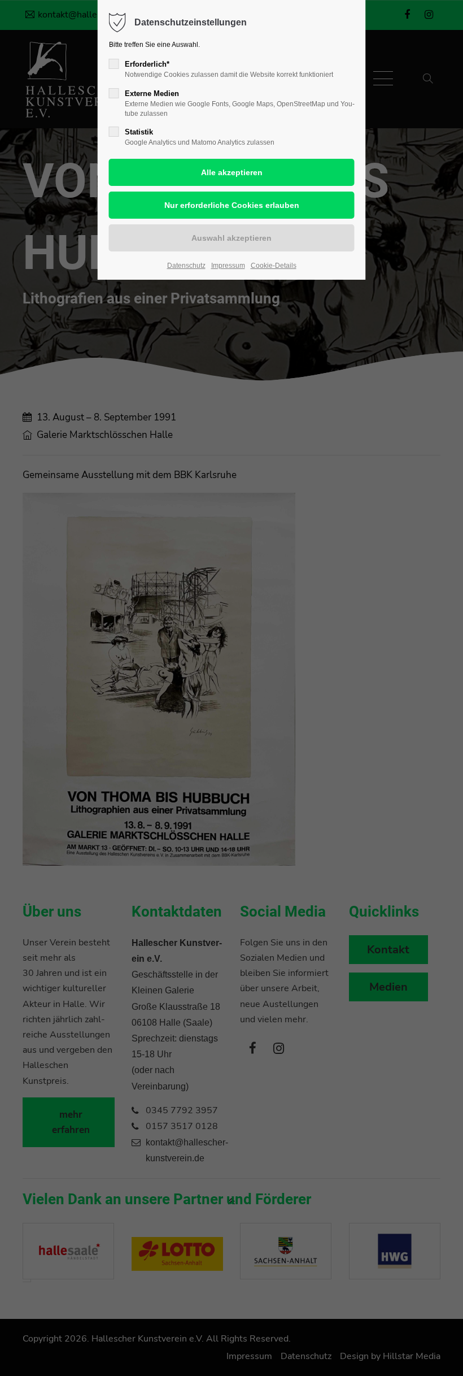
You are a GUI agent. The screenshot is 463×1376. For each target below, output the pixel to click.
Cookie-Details (273, 266)
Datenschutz (186, 266)
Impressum (228, 266)
